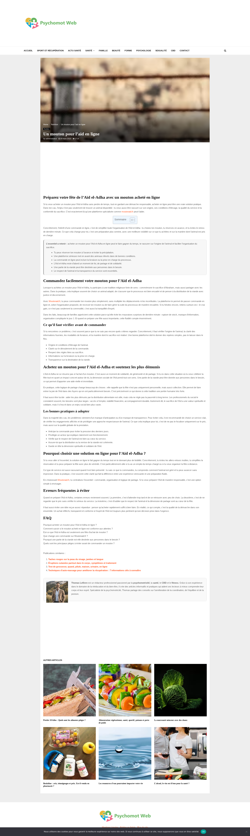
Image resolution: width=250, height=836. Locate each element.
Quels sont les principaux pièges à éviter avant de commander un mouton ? (78, 543)
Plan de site (142, 827)
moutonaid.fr (127, 211)
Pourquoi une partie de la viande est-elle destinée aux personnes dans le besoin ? (81, 539)
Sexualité (161, 50)
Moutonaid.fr (54, 301)
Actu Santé (74, 50)
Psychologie (143, 50)
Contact (185, 50)
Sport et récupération (50, 50)
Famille (103, 50)
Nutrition (46, 129)
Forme (128, 50)
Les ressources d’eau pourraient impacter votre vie (121, 783)
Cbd (173, 50)
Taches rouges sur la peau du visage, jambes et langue (75, 559)
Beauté (116, 50)
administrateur (51, 139)
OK (203, 832)
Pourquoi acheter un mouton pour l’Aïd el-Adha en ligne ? (70, 525)
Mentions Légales (110, 827)
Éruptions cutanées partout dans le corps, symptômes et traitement (82, 563)
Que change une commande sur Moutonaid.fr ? (65, 536)
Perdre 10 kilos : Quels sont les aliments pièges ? (64, 720)
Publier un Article (127, 827)
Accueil (28, 50)
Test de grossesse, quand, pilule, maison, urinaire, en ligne (77, 566)
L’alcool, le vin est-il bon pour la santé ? (171, 783)
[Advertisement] (173, 23)
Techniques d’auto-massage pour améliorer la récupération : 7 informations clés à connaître (94, 570)
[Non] (246, 831)
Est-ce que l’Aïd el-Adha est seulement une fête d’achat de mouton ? (75, 532)
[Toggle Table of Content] (131, 219)
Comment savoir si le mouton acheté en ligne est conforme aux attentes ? (78, 528)
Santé (88, 50)
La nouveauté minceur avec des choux (170, 720)
